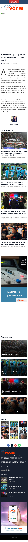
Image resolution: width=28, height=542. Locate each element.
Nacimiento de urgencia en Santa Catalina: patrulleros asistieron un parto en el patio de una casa (13, 213)
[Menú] (1, 7)
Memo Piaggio (6, 63)
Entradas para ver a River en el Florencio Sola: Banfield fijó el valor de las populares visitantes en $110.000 (14, 153)
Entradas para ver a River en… (10, 355)
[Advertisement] (14, 318)
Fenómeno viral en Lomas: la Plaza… (12, 412)
